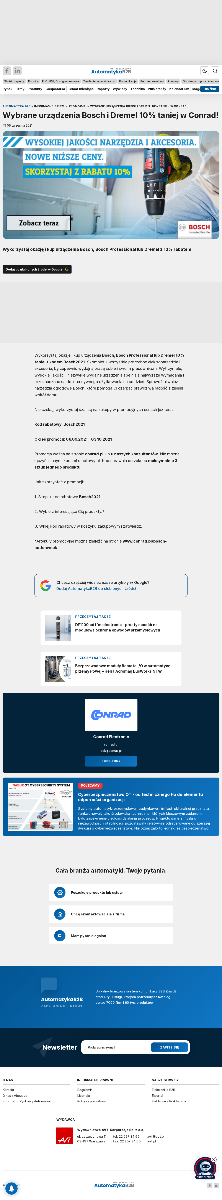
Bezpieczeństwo (152, 81)
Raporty (103, 89)
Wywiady (120, 89)
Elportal (157, 1096)
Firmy (19, 89)
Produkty (35, 89)
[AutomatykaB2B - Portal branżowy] (114, 1185)
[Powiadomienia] (11, 1188)
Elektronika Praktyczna (169, 1101)
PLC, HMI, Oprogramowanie (60, 81)
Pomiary (173, 81)
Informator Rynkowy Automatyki (27, 1101)
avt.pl (151, 1141)
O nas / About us (15, 1096)
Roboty (33, 81)
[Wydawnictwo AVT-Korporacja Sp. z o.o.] (64, 1137)
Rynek (7, 89)
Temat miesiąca (81, 89)
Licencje (83, 1096)
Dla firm (210, 89)
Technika (138, 89)
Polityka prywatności (92, 1101)
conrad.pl (111, 744)
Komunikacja (128, 81)
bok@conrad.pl (111, 750)
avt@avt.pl (156, 1136)
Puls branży (157, 89)
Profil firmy (111, 761)
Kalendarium (179, 89)
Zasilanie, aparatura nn (99, 81)
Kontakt (8, 1090)
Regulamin (85, 1090)
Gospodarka (55, 89)
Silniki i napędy (14, 81)
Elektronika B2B (163, 1090)
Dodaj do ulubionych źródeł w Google (34, 269)
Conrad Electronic (111, 736)
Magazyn (199, 89)
